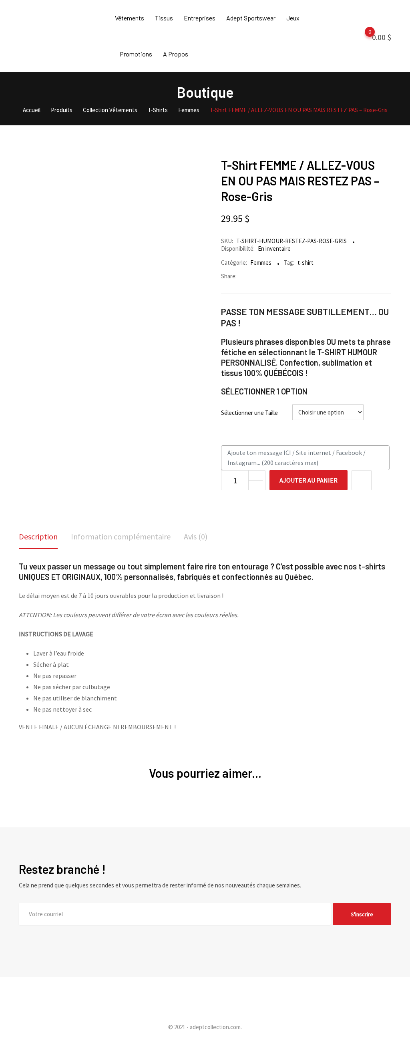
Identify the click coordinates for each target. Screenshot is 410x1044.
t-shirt (305, 262)
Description (38, 536)
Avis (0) (195, 536)
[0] (362, 36)
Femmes (260, 262)
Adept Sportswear (250, 18)
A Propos (175, 54)
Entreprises (199, 18)
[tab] (38, 537)
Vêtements (129, 18)
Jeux (292, 18)
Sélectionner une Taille (249, 412)
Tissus (164, 18)
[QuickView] (362, 480)
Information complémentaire (121, 536)
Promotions (136, 54)
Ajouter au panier (308, 480)
